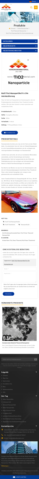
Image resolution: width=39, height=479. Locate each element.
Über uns (5, 378)
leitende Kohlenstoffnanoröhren (12, 416)
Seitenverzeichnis (8, 389)
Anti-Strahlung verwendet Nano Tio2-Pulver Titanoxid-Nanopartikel (17, 234)
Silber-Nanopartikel (8, 407)
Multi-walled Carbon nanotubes (12, 419)
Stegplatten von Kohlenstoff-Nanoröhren (14, 421)
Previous (2, 327)
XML (4, 392)
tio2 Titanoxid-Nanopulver (18, 31)
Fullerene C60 (7, 402)
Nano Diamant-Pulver (9, 410)
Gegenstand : (17, 262)
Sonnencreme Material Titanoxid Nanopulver (15, 343)
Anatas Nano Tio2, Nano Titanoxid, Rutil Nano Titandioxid (18, 240)
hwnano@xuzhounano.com (16, 438)
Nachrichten (6, 381)
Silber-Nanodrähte (8, 399)
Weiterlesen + (5, 466)
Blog (4, 386)
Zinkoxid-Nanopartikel (9, 405)
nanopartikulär (25, 224)
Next (36, 327)
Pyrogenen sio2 (7, 413)
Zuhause (13, 28)
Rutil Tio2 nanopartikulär (12, 221)
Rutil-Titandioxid (10, 224)
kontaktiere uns (10, 132)
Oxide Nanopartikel (22, 28)
